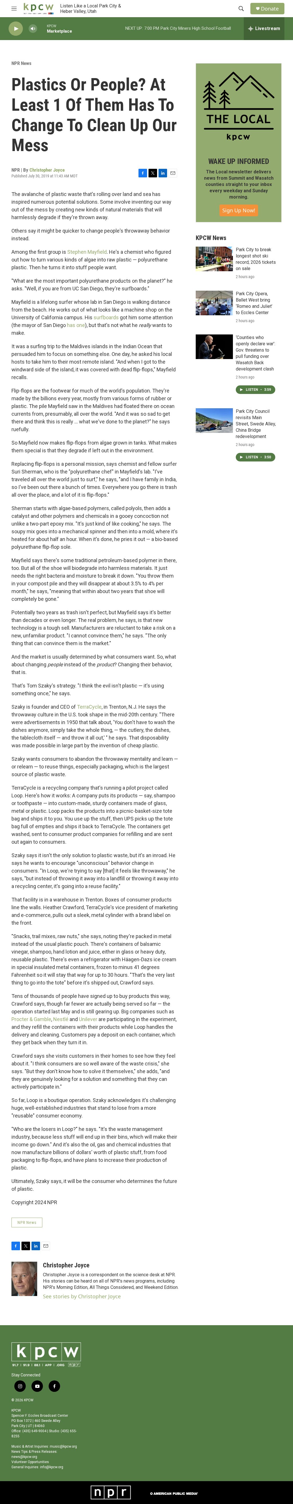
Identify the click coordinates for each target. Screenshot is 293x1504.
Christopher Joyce (47, 170)
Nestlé (60, 1019)
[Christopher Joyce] (24, 1279)
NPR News (21, 63)
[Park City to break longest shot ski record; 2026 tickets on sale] (214, 259)
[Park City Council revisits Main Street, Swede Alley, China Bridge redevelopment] (214, 420)
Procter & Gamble (31, 1019)
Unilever (88, 1019)
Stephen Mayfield (87, 252)
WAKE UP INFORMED (238, 161)
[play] (15, 28)
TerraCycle (89, 707)
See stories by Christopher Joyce (82, 1296)
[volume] (33, 28)
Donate (270, 9)
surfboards (106, 317)
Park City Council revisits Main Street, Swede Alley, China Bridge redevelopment (256, 424)
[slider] (42, 28)
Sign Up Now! (238, 210)
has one (76, 325)
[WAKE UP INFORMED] (238, 106)
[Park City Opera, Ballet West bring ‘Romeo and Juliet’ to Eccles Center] (214, 303)
